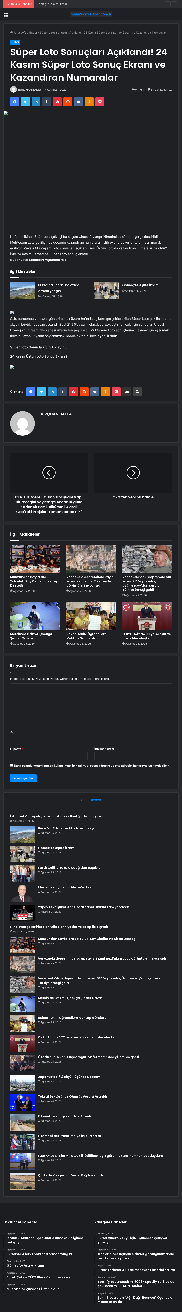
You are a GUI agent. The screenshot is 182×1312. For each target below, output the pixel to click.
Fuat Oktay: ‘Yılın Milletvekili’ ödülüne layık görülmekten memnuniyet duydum (100, 1155)
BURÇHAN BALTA (29, 89)
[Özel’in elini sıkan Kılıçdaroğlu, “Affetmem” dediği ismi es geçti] (22, 1063)
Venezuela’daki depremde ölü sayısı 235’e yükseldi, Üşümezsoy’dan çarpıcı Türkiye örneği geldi (146, 583)
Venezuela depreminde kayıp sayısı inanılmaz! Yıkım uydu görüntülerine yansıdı (90, 581)
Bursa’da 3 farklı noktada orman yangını (70, 828)
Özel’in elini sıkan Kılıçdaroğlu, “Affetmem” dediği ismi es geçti (88, 1057)
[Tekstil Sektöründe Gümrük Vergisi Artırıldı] (22, 1102)
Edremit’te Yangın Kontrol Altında (65, 1116)
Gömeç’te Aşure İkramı (51, 4)
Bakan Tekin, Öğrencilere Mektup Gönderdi (86, 636)
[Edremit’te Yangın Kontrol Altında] (22, 1122)
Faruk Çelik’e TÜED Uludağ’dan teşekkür (70, 867)
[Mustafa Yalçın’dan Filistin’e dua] (22, 893)
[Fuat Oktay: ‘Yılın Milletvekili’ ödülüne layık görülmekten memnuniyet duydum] (22, 1161)
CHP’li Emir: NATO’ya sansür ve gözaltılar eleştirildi (146, 636)
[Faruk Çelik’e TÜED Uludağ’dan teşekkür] (22, 873)
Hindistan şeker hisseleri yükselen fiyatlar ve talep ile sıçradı (59, 927)
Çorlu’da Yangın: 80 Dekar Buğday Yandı (70, 1175)
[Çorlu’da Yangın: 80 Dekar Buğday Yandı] (22, 1181)
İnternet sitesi (104, 749)
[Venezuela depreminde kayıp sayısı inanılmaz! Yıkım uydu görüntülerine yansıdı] (91, 559)
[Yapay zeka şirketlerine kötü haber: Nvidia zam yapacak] (22, 913)
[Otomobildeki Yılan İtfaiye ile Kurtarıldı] (22, 1142)
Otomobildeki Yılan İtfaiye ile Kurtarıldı (69, 1136)
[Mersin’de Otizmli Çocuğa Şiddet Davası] (35, 616)
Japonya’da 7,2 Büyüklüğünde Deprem (69, 1077)
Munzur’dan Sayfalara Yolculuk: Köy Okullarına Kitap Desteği (34, 581)
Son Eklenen (91, 800)
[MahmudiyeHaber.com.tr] (91, 14)
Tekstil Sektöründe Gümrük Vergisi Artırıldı (72, 1096)
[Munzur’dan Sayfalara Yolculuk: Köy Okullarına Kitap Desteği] (35, 559)
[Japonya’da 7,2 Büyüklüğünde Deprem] (22, 1083)
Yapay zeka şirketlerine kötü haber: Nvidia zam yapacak (83, 907)
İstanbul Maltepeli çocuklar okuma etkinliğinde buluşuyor (57, 816)
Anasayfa (19, 32)
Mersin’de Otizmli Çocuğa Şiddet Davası (31, 636)
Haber (33, 32)
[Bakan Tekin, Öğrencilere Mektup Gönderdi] (91, 616)
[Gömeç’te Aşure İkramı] (106, 290)
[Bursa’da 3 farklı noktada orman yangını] (22, 290)
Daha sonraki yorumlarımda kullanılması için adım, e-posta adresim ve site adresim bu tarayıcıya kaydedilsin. (92, 765)
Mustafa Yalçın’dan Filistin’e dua (64, 887)
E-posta (17, 749)
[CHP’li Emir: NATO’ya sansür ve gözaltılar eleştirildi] (147, 616)
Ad (13, 732)
